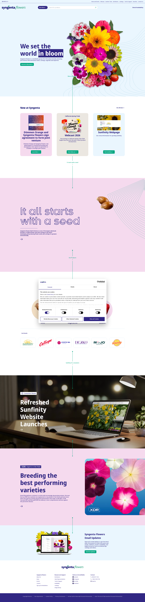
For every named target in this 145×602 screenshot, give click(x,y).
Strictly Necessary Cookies (51, 319)
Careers (38, 583)
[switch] (64, 313)
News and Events (95, 1)
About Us (39, 577)
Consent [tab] (50, 287)
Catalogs (121, 1)
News (38, 579)
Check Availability (137, 7)
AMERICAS (5, 1)
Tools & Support (128, 1)
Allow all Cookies (94, 319)
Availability (57, 583)
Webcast (102, 1)
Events (38, 581)
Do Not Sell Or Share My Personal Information (80, 596)
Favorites (135, 1)
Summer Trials (108, 1)
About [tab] (95, 287)
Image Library (58, 587)
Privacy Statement (60, 596)
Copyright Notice (27, 596)
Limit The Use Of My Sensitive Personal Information (108, 596)
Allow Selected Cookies (72, 319)
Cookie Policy (50, 294)
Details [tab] (72, 287)
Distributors (115, 1)
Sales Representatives (60, 579)
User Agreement (38, 596)
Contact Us (140, 1)
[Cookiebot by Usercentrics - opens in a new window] (98, 282)
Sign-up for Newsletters (42, 585)
